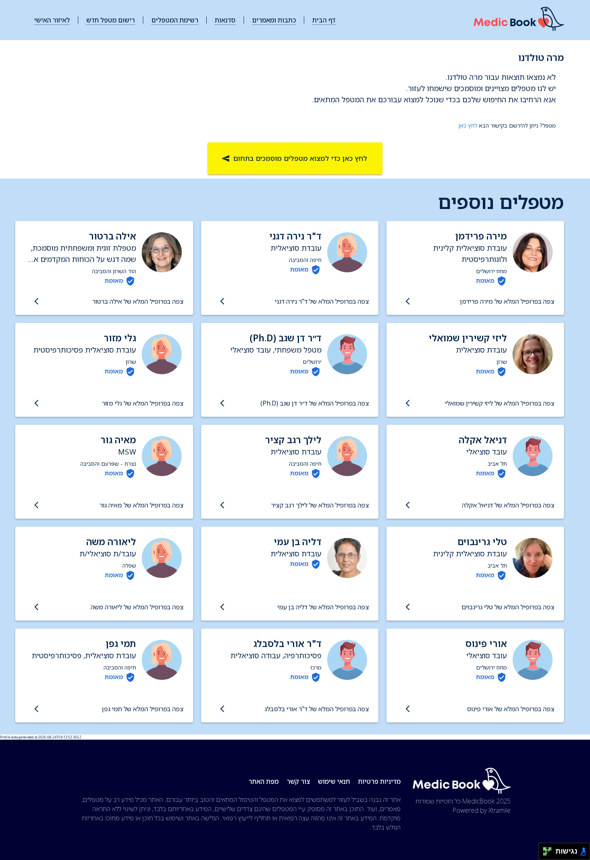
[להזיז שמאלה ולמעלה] (545, 849)
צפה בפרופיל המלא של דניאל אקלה (508, 505)
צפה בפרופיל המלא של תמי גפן (142, 709)
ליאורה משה (111, 541)
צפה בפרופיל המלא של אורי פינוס (510, 709)
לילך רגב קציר (293, 440)
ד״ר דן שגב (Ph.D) (285, 338)
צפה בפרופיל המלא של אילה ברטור (137, 301)
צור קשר (298, 781)
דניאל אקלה (483, 440)
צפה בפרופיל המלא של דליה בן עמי (323, 607)
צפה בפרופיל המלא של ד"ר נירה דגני (322, 301)
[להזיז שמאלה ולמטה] (545, 854)
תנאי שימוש (334, 781)
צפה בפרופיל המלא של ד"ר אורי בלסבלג (316, 709)
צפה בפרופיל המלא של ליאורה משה (137, 607)
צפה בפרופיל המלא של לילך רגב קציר (320, 505)
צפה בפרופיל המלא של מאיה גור (141, 505)
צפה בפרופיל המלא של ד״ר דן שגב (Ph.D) (314, 403)
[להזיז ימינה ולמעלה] (549, 849)
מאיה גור (118, 440)
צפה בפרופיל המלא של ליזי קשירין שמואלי (499, 403)
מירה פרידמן (481, 236)
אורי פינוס (486, 643)
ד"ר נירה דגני (295, 236)
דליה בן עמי (297, 541)
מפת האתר (263, 781)
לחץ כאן (467, 125)
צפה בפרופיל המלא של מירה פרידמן (507, 301)
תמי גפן (121, 643)
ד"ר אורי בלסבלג (287, 643)
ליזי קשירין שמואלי (468, 338)
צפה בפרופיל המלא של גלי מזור (142, 403)
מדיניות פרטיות (379, 781)
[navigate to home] (519, 20)
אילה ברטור (112, 236)
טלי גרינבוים (482, 541)
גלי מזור (120, 338)
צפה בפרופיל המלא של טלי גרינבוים (508, 607)
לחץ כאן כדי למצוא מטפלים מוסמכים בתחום (300, 158)
